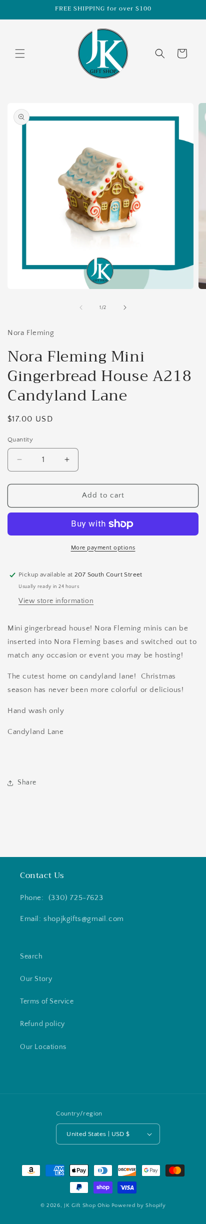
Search (31, 956)
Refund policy (42, 1024)
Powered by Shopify (139, 1205)
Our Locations (43, 1047)
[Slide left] (81, 307)
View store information (56, 601)
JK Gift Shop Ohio (87, 1205)
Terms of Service (47, 1002)
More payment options (103, 547)
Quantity (20, 439)
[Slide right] (125, 307)
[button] (20, 53)
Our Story (36, 979)
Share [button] (27, 782)
